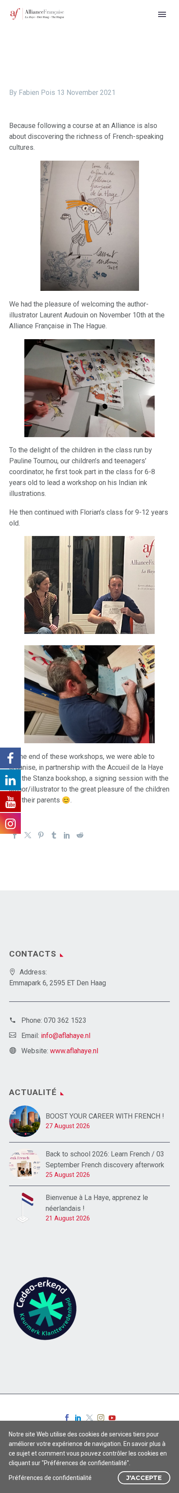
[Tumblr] (53, 835)
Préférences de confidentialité (50, 1477)
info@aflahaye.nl (65, 1035)
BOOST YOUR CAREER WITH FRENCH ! (105, 1116)
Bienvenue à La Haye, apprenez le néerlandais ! (97, 1203)
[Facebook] (14, 835)
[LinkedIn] (66, 835)
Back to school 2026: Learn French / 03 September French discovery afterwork (105, 1159)
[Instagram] (100, 1417)
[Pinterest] (40, 835)
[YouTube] (112, 1417)
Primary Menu (162, 14)
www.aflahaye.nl (74, 1051)
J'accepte (144, 1478)
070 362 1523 (65, 1020)
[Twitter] (27, 835)
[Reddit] (79, 835)
